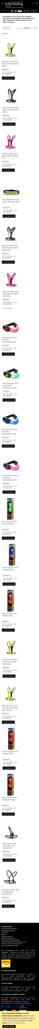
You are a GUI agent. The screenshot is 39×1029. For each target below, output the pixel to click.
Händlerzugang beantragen (9, 945)
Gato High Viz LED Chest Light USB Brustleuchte (9, 845)
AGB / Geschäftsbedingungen (10, 940)
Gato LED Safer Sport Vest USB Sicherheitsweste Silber (10, 247)
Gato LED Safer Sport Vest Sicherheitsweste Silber (11, 109)
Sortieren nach (20, 28)
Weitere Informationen (16, 1023)
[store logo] (14, 5)
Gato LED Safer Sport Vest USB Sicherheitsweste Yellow (10, 707)
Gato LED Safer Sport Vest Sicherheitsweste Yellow (10, 63)
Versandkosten (6, 74)
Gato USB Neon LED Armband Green (9, 522)
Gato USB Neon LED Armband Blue (10, 568)
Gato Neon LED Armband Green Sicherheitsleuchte (10, 385)
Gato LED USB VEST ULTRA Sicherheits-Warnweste (10, 661)
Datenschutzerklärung (8, 938)
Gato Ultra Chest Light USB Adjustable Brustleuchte (10, 891)
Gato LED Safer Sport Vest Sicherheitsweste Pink (10, 155)
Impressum (4, 933)
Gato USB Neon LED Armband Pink (10, 752)
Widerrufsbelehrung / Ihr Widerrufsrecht (13, 942)
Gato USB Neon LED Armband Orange (9, 798)
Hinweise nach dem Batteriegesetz (11, 943)
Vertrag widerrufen (7, 936)
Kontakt (3, 934)
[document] (19, 1020)
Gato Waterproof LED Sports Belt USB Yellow (11, 200)
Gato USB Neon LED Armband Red (9, 614)
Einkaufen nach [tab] (6, 28)
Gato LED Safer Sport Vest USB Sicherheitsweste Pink (11, 293)
